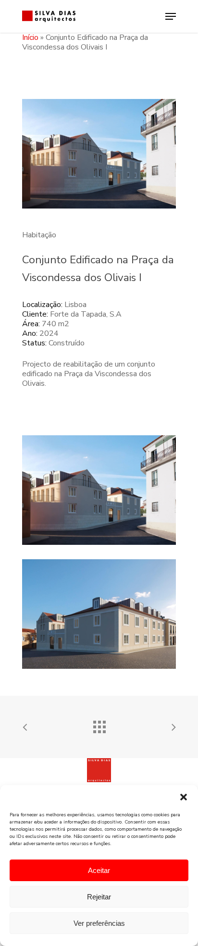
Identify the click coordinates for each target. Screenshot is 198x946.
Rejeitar (99, 897)
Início (30, 37)
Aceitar (99, 870)
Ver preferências (99, 923)
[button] (183, 797)
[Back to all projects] (99, 724)
